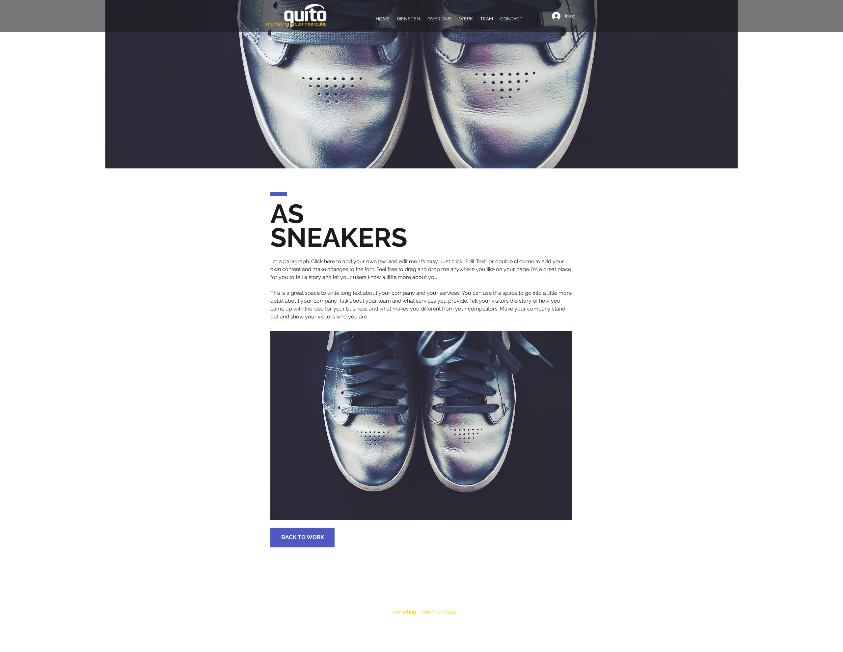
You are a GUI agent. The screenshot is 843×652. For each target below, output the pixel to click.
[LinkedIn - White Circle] (543, 641)
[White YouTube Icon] (570, 641)
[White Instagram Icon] (557, 641)
